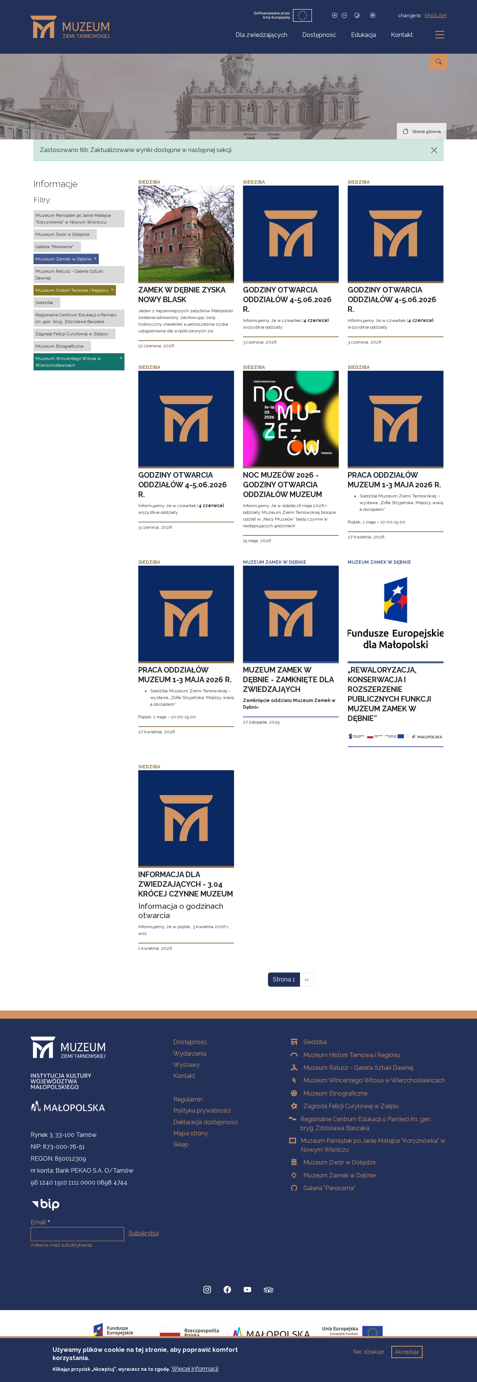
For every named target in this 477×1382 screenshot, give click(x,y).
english (435, 15)
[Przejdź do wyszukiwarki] (438, 62)
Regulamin (188, 1099)
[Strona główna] (73, 27)
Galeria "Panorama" (329, 1188)
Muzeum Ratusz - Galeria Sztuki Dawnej (358, 1067)
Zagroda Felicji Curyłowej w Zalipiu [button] (71, 333)
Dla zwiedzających (261, 34)
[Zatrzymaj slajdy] (373, 15)
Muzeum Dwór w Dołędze (339, 1162)
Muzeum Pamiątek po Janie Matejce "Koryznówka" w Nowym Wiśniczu (373, 1145)
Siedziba (315, 1042)
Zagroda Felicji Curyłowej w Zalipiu (351, 1106)
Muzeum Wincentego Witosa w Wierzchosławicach (374, 1080)
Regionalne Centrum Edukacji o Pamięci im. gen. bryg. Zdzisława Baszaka (366, 1124)
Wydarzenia (189, 1053)
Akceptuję (407, 1352)
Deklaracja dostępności (205, 1122)
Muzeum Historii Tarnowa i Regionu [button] (71, 290)
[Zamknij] (434, 150)
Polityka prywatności (202, 1110)
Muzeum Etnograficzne (335, 1093)
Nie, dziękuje (368, 1352)
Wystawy (186, 1064)
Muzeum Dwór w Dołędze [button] (62, 234)
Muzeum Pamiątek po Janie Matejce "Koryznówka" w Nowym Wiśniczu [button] (73, 219)
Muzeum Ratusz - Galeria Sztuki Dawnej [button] (69, 275)
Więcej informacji (194, 1368)
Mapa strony (190, 1133)
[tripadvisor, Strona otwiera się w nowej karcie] (268, 1291)
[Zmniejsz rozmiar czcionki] (344, 15)
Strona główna (426, 131)
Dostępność (319, 34)
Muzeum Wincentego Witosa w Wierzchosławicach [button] (68, 362)
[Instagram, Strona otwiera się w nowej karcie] (207, 1290)
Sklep (181, 1144)
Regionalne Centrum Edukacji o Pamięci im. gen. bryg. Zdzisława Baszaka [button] (76, 318)
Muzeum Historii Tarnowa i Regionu (351, 1055)
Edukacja (363, 34)
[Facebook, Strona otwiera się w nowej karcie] (227, 1290)
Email (38, 1222)
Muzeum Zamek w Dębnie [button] (63, 259)
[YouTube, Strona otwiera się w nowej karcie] (247, 1290)
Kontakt (402, 34)
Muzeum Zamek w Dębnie (339, 1175)
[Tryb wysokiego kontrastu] (357, 15)
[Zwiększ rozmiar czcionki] (334, 15)
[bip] (46, 1204)
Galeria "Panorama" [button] (54, 246)
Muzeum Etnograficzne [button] (59, 346)
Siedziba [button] (44, 302)
